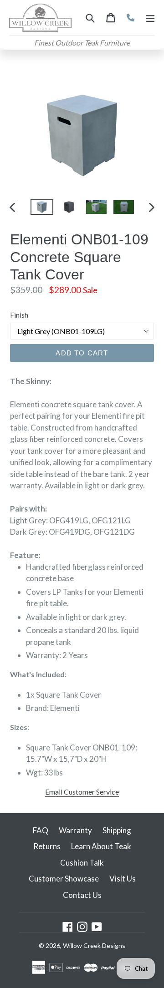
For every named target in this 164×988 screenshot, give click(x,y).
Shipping (116, 830)
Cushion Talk (82, 862)
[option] (42, 207)
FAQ (40, 830)
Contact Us (82, 895)
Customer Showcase (64, 878)
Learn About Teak (101, 846)
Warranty (75, 830)
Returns (47, 846)
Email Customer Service (82, 791)
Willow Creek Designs (94, 945)
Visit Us (122, 878)
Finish (19, 315)
